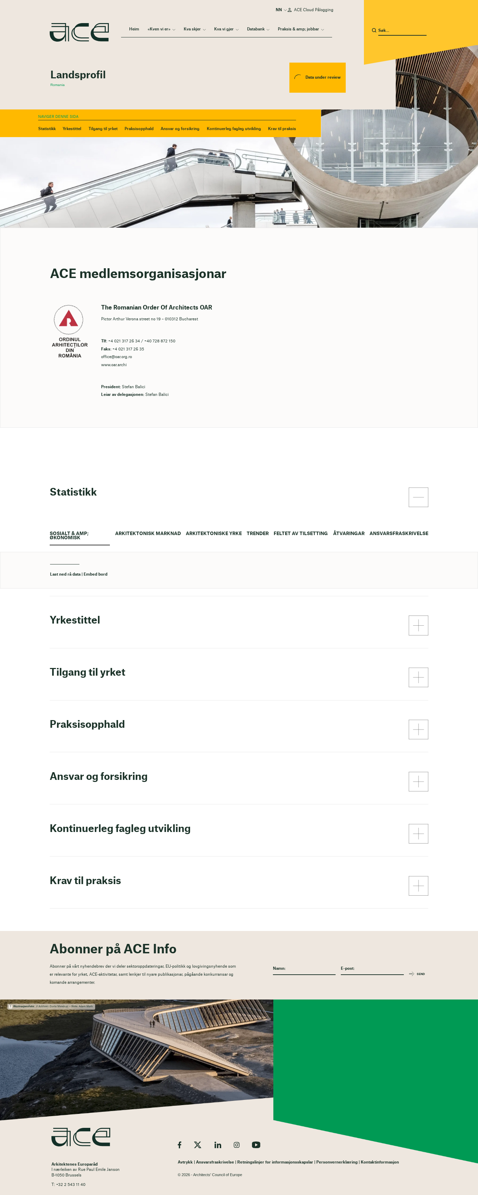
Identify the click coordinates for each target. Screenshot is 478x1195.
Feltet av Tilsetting (301, 534)
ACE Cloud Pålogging (313, 10)
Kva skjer (192, 29)
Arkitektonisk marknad (148, 534)
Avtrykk (185, 1162)
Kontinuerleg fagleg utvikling (234, 129)
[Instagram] (236, 1144)
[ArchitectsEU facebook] (179, 1144)
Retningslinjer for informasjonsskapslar (275, 1162)
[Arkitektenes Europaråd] (80, 1137)
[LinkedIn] (218, 1144)
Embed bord (95, 574)
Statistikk (47, 129)
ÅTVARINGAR (349, 534)
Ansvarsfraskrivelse (399, 534)
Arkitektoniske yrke (214, 534)
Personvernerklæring (337, 1162)
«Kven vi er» (159, 29)
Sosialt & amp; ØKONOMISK (69, 536)
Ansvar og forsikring (180, 129)
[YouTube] (256, 1144)
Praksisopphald (139, 129)
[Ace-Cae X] (198, 1144)
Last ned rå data (65, 574)
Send (421, 974)
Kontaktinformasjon (380, 1162)
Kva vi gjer (224, 29)
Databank (256, 29)
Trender (258, 534)
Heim (134, 29)
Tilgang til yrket (103, 129)
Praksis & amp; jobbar (298, 29)
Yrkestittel (72, 129)
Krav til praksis (282, 129)
